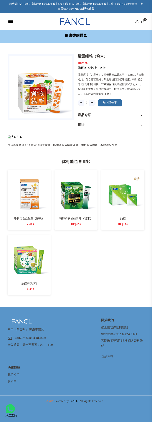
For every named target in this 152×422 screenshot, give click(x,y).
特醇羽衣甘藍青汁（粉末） (76, 218)
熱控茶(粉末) (29, 283)
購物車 (12, 382)
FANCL (73, 401)
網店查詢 (11, 416)
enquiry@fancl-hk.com (30, 338)
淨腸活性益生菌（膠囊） (29, 218)
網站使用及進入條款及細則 (119, 334)
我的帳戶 (13, 375)
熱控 (123, 218)
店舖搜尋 (107, 357)
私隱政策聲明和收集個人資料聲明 (122, 343)
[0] (142, 21)
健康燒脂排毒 (76, 36)
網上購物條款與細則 (114, 328)
